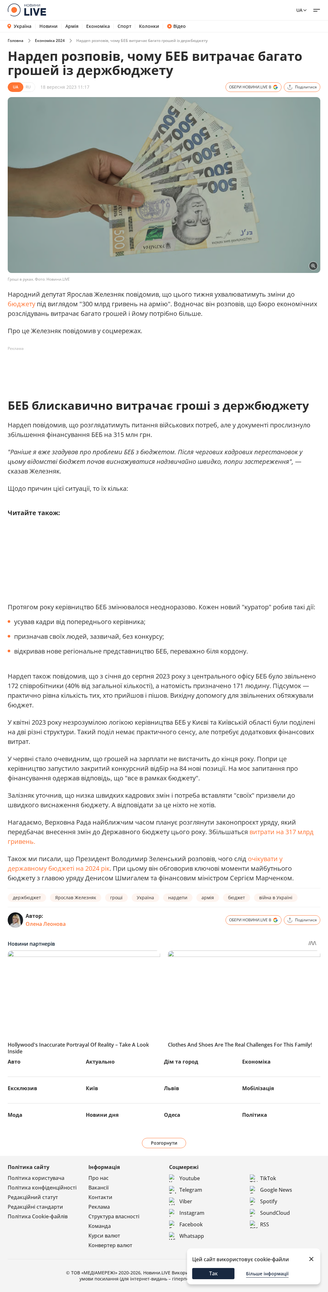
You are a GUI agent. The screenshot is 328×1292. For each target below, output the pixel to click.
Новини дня (102, 1114)
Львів (171, 1088)
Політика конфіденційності (42, 1187)
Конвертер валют (110, 1245)
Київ (92, 1088)
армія (207, 897)
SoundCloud (275, 1212)
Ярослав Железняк (75, 897)
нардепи (177, 897)
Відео (179, 26)
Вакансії (98, 1187)
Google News (276, 1189)
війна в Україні (275, 897)
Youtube (189, 1178)
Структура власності (113, 1216)
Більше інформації (267, 1274)
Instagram (191, 1212)
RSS (264, 1224)
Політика (254, 1114)
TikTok (268, 1178)
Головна (15, 40)
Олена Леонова (46, 923)
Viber (185, 1201)
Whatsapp (191, 1235)
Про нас (98, 1177)
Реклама (99, 1206)
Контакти (100, 1197)
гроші (116, 897)
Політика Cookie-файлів (38, 1216)
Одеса (172, 1114)
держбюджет (27, 897)
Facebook (191, 1224)
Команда (99, 1226)
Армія (71, 26)
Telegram (190, 1189)
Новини (48, 26)
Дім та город (181, 1061)
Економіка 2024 (50, 40)
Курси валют (104, 1235)
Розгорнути (164, 1143)
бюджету (21, 304)
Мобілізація (258, 1088)
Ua (299, 10)
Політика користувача (36, 1177)
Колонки (149, 26)
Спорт (124, 26)
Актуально (100, 1061)
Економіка (98, 26)
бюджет (236, 897)
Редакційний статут (33, 1197)
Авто (14, 1061)
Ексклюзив (22, 1088)
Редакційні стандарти (35, 1206)
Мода (15, 1114)
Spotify (268, 1201)
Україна (22, 26)
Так (213, 1273)
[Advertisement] (124, 368)
